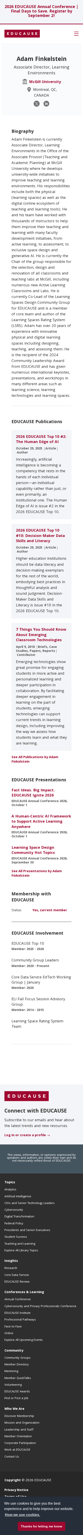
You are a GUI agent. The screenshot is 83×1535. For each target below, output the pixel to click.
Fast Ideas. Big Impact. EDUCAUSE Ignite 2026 (33, 793)
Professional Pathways (20, 1319)
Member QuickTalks (17, 1378)
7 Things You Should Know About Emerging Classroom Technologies (41, 635)
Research (10, 1268)
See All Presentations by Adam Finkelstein (37, 874)
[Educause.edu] (26, 1096)
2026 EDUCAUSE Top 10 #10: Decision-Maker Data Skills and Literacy (40, 536)
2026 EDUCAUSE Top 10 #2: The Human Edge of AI (41, 439)
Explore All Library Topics (21, 1250)
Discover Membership (19, 1416)
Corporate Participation (20, 1443)
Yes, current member (49, 910)
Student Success (15, 1237)
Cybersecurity (13, 1210)
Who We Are (14, 1409)
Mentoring (11, 1371)
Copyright (12, 1480)
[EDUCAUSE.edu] (22, 34)
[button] (76, 34)
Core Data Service (16, 1275)
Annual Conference (17, 1299)
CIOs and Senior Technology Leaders (29, 1203)
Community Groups (17, 1358)
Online (8, 1333)
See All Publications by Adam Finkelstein (35, 760)
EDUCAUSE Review (16, 1281)
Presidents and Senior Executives (27, 1230)
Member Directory (16, 1364)
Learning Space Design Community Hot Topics (33, 850)
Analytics (10, 1189)
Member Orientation (18, 1436)
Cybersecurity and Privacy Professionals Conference (40, 1306)
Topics (9, 1183)
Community (13, 1351)
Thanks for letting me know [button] (41, 1526)
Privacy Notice (16, 1490)
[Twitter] (37, 104)
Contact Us (11, 1456)
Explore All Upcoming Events (23, 1340)
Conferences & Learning (24, 1292)
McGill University (45, 82)
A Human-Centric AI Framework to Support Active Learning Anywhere (41, 821)
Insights (11, 1261)
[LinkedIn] (46, 104)
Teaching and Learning (19, 1244)
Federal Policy (13, 1223)
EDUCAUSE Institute (17, 1313)
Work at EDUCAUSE (17, 1450)
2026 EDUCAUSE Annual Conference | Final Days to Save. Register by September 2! (41, 12)
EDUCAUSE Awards (17, 1391)
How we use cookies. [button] (22, 1515)
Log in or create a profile (25, 1135)
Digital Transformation (19, 1216)
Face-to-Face (13, 1326)
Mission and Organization (21, 1423)
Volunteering (13, 1385)
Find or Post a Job (16, 1398)
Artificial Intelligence (17, 1196)
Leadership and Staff (18, 1429)
